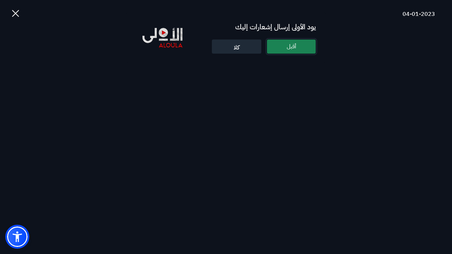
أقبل (291, 46)
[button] (17, 236)
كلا (236, 47)
